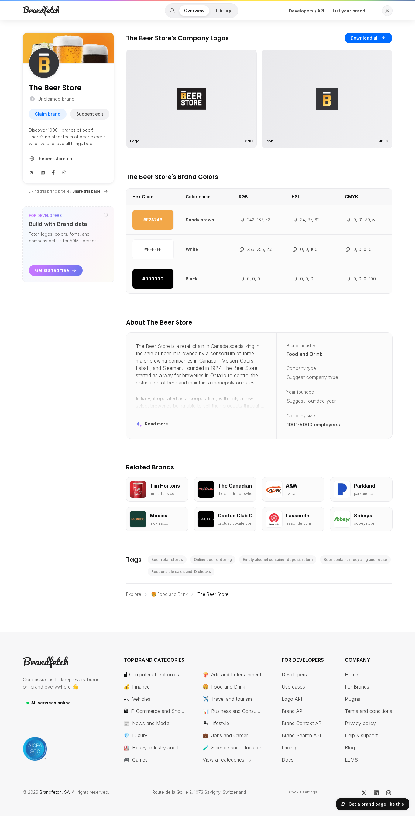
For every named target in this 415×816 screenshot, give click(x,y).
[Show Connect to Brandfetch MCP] (106, 215)
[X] (32, 172)
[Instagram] (64, 172)
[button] (387, 11)
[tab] (172, 10)
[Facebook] (53, 172)
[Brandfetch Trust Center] (35, 749)
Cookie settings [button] (303, 792)
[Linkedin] (43, 172)
